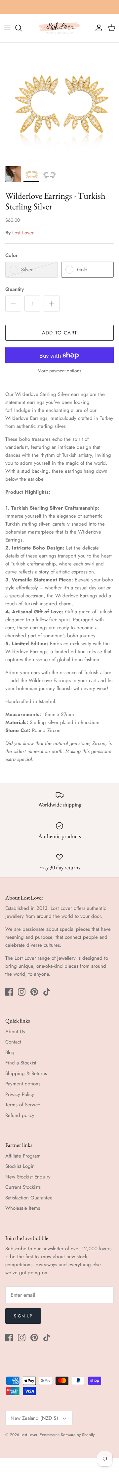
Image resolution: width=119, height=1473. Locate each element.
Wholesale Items (22, 1208)
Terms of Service (22, 1104)
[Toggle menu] (7, 28)
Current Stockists (23, 1187)
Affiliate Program (23, 1156)
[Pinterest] (34, 992)
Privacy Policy (19, 1094)
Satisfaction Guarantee (29, 1197)
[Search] (22, 28)
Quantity (14, 289)
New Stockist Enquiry (28, 1176)
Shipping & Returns (26, 1073)
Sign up (23, 1316)
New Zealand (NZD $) (34, 1418)
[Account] (97, 28)
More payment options (59, 371)
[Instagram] (21, 992)
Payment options (22, 1083)
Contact (13, 1041)
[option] (59, 102)
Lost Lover (23, 232)
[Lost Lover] (59, 28)
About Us (15, 1031)
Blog (10, 1052)
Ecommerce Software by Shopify (67, 1435)
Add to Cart (59, 332)
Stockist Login (20, 1166)
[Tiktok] (47, 992)
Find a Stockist (20, 1062)
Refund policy (19, 1115)
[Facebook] (9, 992)
